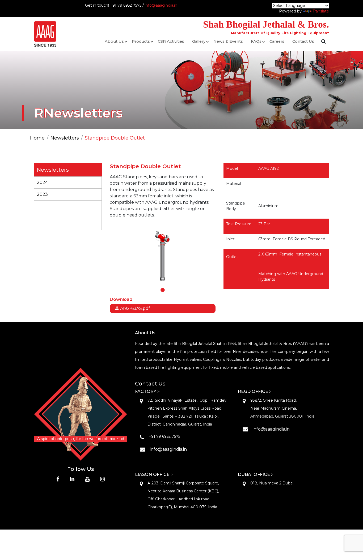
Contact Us (303, 41)
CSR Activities (171, 41)
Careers (276, 41)
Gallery (198, 41)
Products (141, 41)
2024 (42, 182)
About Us (114, 41)
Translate (321, 11)
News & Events (228, 41)
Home (37, 138)
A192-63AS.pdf (134, 308)
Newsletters (64, 138)
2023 (42, 194)
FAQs (256, 41)
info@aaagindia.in (161, 5)
